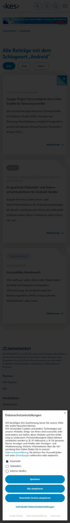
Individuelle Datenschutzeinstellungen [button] (35, 506)
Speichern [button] (35, 479)
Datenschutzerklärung (16, 452)
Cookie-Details (16, 516)
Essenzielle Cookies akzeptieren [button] (35, 497)
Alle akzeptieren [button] (35, 488)
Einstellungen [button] (23, 455)
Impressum (55, 516)
